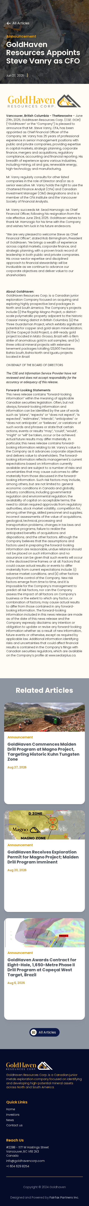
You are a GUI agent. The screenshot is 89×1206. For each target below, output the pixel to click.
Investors (12, 1115)
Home (10, 1109)
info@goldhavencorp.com (25, 1161)
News (10, 1120)
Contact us (14, 1125)
